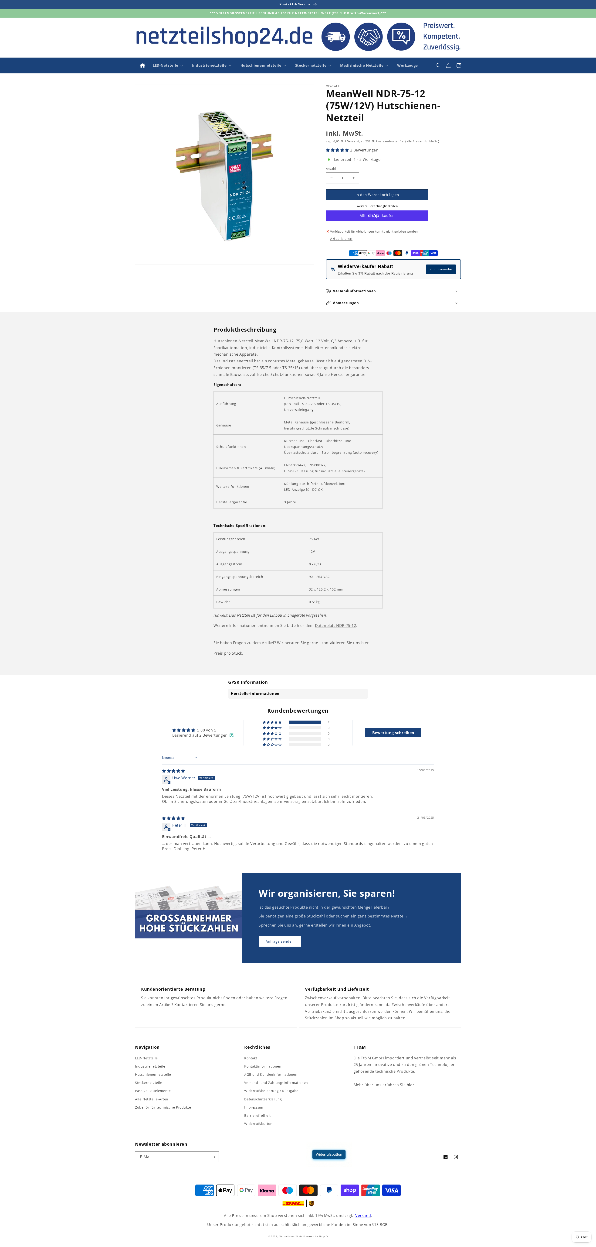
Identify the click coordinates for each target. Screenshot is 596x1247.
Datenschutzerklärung (263, 1099)
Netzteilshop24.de (290, 1236)
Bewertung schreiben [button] (393, 732)
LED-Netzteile (146, 1058)
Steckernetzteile (148, 1082)
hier (365, 642)
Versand (353, 141)
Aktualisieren (341, 238)
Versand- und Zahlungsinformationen (276, 1082)
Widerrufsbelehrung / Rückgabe (271, 1091)
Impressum (253, 1107)
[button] (167, 65)
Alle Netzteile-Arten (151, 1099)
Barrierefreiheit (257, 1115)
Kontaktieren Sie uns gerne (200, 1004)
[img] (173, 770)
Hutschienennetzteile (153, 1074)
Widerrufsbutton (258, 1123)
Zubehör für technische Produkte (163, 1107)
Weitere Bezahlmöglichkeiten (377, 206)
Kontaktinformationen (262, 1066)
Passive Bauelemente (153, 1091)
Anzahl (331, 168)
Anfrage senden (280, 941)
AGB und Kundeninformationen (270, 1074)
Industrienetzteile (150, 1066)
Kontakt (250, 1058)
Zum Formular (441, 269)
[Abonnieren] (213, 1156)
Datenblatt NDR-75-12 (335, 625)
